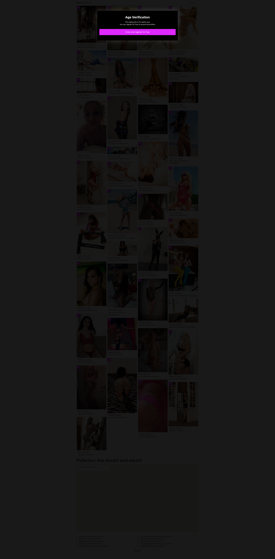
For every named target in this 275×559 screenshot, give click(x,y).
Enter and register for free (137, 32)
